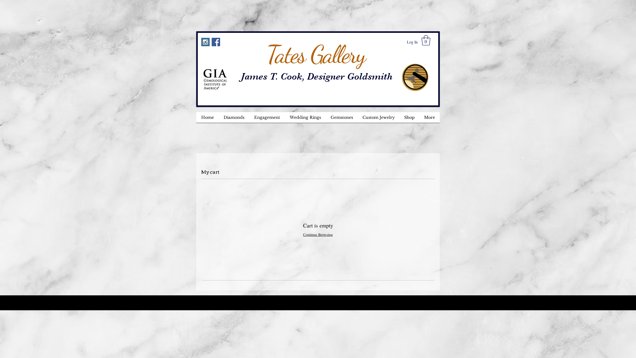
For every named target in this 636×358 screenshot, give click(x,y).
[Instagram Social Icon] (205, 42)
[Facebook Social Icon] (216, 42)
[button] (426, 40)
